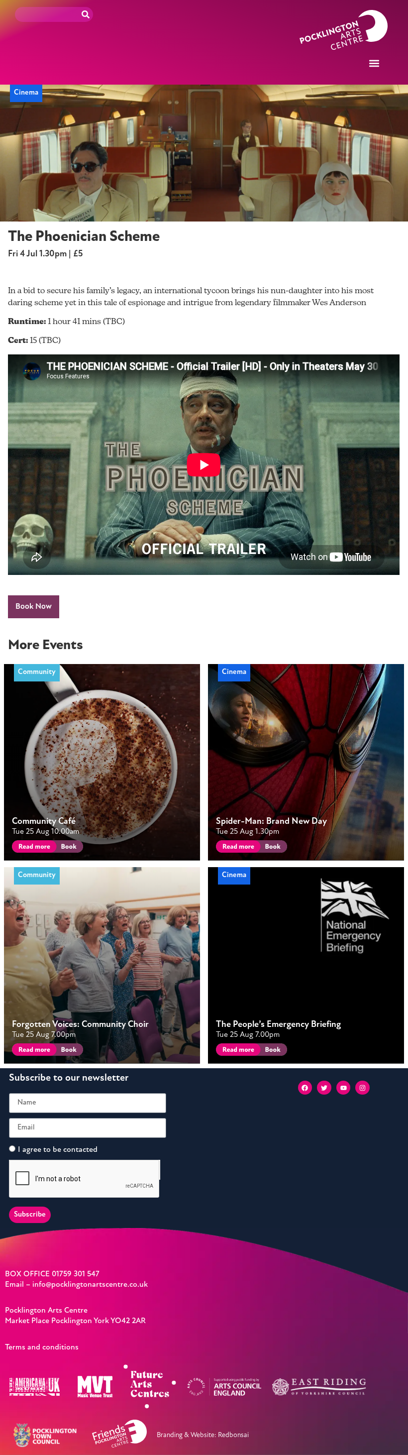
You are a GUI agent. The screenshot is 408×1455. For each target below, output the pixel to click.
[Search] (85, 14)
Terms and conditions (42, 1347)
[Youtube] (343, 1088)
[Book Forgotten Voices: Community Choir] (68, 1051)
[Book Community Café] (68, 848)
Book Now (33, 607)
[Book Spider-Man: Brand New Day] (272, 848)
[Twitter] (324, 1088)
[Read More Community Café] (32, 848)
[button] (374, 63)
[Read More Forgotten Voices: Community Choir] (32, 1051)
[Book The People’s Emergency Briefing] (272, 1051)
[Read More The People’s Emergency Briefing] (236, 1051)
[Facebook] (305, 1088)
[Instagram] (362, 1088)
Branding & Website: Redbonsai (203, 1435)
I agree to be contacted (58, 1149)
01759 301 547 (76, 1274)
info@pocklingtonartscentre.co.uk (90, 1285)
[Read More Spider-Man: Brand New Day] (236, 848)
